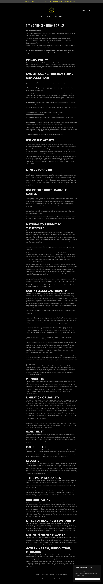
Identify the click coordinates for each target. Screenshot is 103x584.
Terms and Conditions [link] (47, 579)
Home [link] (42, 16)
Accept (87, 579)
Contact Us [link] (58, 16)
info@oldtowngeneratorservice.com (35, 114)
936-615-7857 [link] (86, 10)
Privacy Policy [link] (57, 579)
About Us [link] (49, 16)
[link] (51, 10)
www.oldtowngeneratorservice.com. (63, 83)
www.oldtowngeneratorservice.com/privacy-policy (38, 64)
